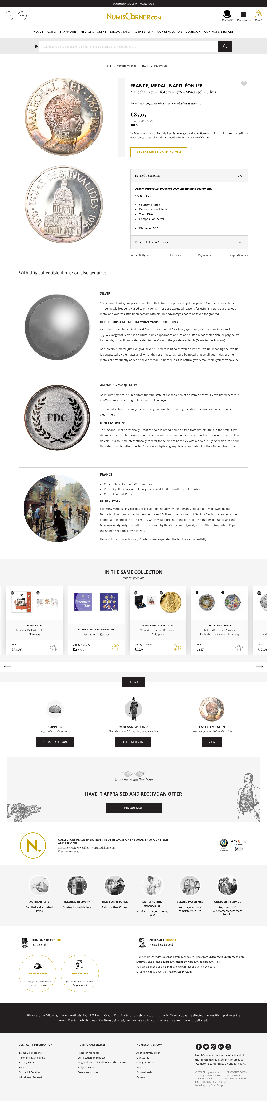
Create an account (88, 1072)
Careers (140, 1077)
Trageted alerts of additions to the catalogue (103, 1062)
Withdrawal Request (30, 1077)
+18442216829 (146, 3)
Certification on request (91, 1057)
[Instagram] (221, 1047)
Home (108, 66)
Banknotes (68, 31)
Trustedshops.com (104, 847)
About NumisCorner (148, 1052)
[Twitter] (206, 1047)
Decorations (120, 31)
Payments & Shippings (32, 1057)
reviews (73, 851)
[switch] (239, 849)
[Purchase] (116, 648)
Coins (51, 31)
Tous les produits (126, 66)
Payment (203, 255)
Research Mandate (88, 1052)
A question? (237, 255)
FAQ (21, 1067)
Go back (28, 66)
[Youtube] (228, 1047)
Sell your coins (86, 1067)
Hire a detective (133, 742)
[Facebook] (198, 1047)
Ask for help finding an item (159, 152)
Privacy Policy (27, 1062)
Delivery (172, 255)
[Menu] (246, 840)
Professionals (144, 1072)
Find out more (133, 808)
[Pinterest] (213, 1047)
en (9, 15)
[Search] (225, 46)
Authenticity (143, 31)
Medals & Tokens (93, 31)
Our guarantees (145, 1062)
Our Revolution (169, 31)
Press (139, 1067)
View (212, 742)
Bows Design (217, 1085)
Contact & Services (218, 31)
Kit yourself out (55, 742)
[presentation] (7, 667)
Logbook (193, 31)
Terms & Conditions (30, 1052)
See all (134, 682)
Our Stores (142, 1057)
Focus (38, 31)
